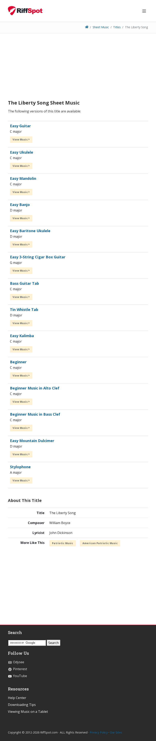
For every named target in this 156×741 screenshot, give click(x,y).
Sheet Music (101, 27)
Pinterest (19, 669)
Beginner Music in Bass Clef (35, 414)
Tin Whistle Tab (24, 309)
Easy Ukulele (21, 152)
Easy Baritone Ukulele (30, 230)
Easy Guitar (20, 125)
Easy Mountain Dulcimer (32, 440)
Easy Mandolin (23, 178)
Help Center (17, 698)
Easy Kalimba (22, 335)
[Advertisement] (78, 68)
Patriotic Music (62, 543)
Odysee (18, 662)
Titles (117, 27)
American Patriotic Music (100, 543)
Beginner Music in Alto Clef (34, 388)
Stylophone (20, 466)
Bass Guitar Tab (24, 283)
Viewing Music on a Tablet (28, 711)
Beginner (18, 361)
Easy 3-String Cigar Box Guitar (37, 257)
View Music (21, 139)
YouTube (19, 676)
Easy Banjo (20, 204)
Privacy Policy (99, 732)
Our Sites (116, 732)
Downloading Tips (22, 704)
